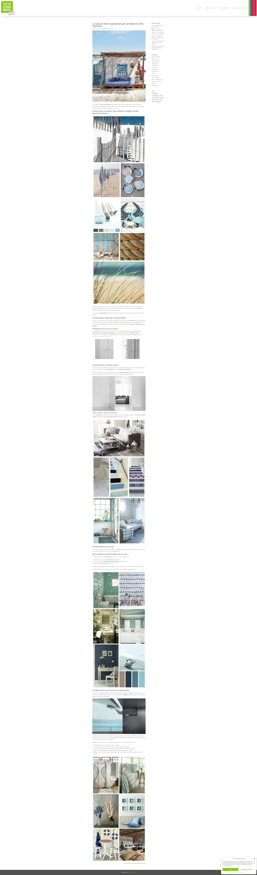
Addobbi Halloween (156, 61)
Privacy (130, 872)
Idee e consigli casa (103, 28)
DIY (152, 97)
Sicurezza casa (236, 8)
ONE (118, 331)
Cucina (161, 95)
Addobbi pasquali (155, 65)
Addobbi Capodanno (156, 56)
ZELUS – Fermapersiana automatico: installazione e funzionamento (157, 37)
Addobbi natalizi (155, 63)
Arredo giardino (155, 69)
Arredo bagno (155, 93)
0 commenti (111, 28)
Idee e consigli (223, 8)
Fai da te (199, 8)
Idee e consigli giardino (157, 79)
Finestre (156, 97)
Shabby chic (158, 101)
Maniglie (245, 8)
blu (135, 415)
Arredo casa (154, 67)
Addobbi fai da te (210, 8)
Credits (134, 872)
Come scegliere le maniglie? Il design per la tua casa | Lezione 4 (158, 42)
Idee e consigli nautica (156, 81)
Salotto (153, 101)
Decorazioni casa (155, 71)
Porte (161, 99)
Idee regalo (161, 97)
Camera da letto (155, 95)
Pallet (158, 99)
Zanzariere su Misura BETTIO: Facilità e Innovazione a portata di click (158, 48)
